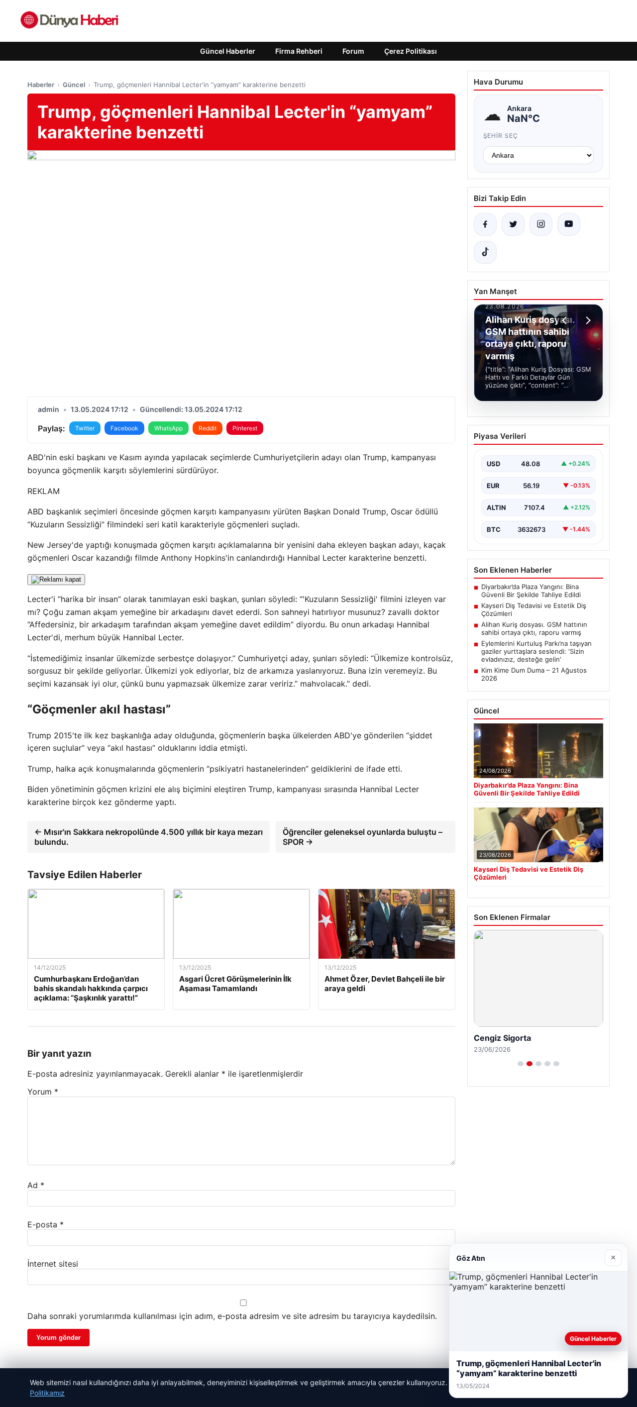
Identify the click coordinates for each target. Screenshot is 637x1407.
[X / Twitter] (513, 224)
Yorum (42, 1092)
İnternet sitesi (52, 1264)
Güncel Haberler (227, 51)
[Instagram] (541, 224)
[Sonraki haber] (586, 320)
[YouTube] (568, 224)
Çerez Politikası (410, 51)
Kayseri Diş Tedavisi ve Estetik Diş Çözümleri (533, 609)
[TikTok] (485, 252)
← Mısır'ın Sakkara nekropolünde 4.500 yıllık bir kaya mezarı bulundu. (148, 837)
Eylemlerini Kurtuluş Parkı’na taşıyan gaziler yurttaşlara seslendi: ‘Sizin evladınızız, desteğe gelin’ (536, 651)
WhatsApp (168, 428)
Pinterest (244, 428)
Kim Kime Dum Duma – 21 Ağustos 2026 (534, 674)
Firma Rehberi (298, 51)
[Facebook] (485, 224)
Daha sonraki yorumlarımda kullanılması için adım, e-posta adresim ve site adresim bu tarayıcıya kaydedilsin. (232, 1316)
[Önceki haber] (565, 320)
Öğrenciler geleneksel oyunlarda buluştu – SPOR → (362, 837)
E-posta (45, 1224)
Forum (353, 51)
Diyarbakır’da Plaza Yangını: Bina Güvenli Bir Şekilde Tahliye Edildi (531, 591)
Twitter (85, 428)
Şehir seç (501, 135)
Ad (35, 1185)
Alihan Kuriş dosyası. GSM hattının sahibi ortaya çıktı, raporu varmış (534, 628)
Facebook (124, 428)
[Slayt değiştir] (521, 1063)
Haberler (40, 85)
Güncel (74, 85)
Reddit (207, 428)
